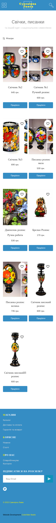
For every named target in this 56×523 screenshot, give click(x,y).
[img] (51, 5)
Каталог (7, 420)
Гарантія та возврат (12, 429)
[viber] (5, 489)
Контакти (7, 463)
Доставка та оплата (12, 425)
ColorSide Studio (29, 515)
